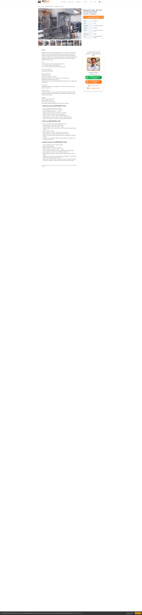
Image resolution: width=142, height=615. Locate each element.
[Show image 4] (58, 43)
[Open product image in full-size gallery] (59, 24)
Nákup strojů (70, 1)
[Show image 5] (64, 43)
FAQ (90, 1)
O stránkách (78, 1)
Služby (85, 1)
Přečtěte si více (79, 613)
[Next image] (80, 24)
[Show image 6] (70, 43)
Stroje (43, 6)
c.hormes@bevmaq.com (94, 88)
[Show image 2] (46, 43)
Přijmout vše (138, 613)
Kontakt (94, 1)
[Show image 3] (52, 43)
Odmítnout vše (130, 613)
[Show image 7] (76, 43)
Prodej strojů (63, 1)
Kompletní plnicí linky (49, 6)
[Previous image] (39, 24)
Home (39, 6)
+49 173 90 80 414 (95, 85)
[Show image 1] (40, 43)
